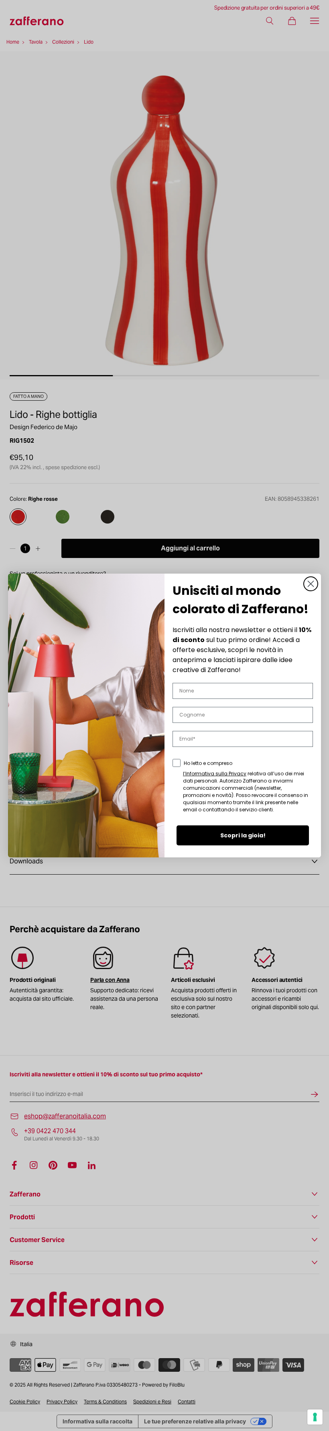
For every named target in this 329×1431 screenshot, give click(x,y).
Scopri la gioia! (243, 835)
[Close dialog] (311, 584)
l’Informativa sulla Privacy (214, 773)
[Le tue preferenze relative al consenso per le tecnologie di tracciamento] (315, 1417)
